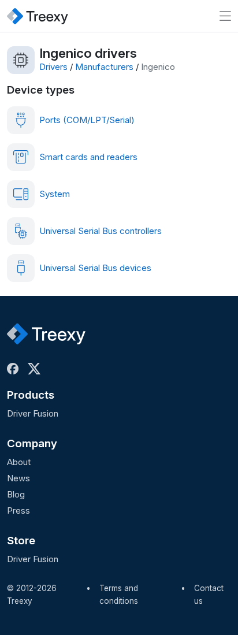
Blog (16, 494)
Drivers (53, 66)
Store (21, 540)
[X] (36, 368)
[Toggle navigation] (225, 16)
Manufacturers (104, 66)
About (19, 461)
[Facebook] (15, 368)
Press (18, 510)
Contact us (209, 595)
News (18, 478)
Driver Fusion (32, 413)
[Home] (37, 16)
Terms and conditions (118, 595)
